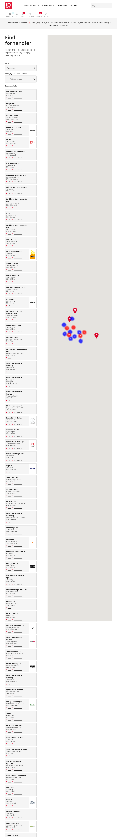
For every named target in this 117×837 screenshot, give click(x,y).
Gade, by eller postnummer (16, 74)
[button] (75, 311)
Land (7, 63)
